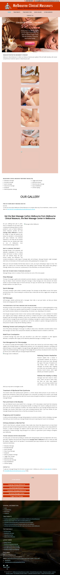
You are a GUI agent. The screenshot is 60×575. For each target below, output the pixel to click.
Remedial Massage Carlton (36, 572)
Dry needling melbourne (16, 487)
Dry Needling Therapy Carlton (20, 573)
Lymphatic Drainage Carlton (34, 573)
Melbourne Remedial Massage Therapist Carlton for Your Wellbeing (19, 524)
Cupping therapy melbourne (16, 484)
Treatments (16, 12)
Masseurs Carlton (47, 572)
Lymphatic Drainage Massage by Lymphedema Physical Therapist (18, 522)
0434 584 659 (10, 209)
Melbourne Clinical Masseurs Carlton (21, 572)
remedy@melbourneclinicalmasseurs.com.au (24, 209)
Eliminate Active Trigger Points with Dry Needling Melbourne (17, 520)
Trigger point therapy (16, 496)
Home (9, 12)
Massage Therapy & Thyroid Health (12, 547)
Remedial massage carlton (16, 493)
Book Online (37, 12)
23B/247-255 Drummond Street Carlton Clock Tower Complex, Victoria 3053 (23, 558)
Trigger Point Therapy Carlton (47, 573)
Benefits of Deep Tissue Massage (11, 549)
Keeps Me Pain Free (8, 535)
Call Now (30, 43)
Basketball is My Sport (9, 533)
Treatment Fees (27, 12)
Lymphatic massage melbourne (16, 490)
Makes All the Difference (9, 536)
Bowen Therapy (7, 542)
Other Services (48, 12)
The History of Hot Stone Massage (11, 546)
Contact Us (30, 15)
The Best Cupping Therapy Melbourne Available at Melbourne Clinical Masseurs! (22, 518)
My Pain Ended (7, 531)
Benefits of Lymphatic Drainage (11, 544)
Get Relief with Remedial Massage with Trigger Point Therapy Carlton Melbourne (22, 526)
